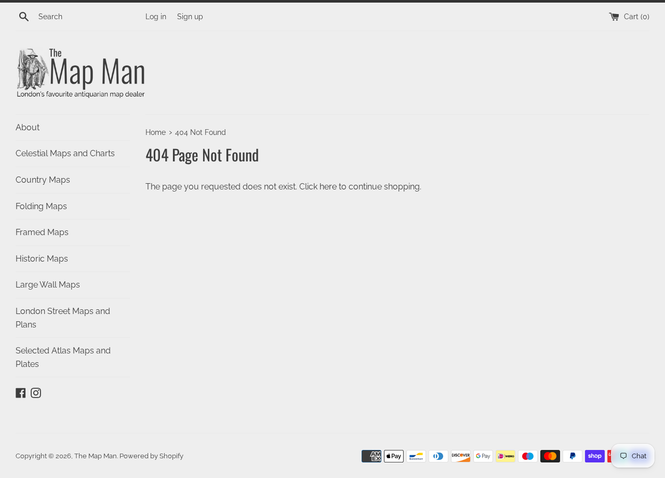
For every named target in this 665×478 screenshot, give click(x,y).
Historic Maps (42, 259)
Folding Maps (41, 206)
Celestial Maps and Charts (65, 153)
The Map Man (95, 456)
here (328, 187)
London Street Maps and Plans (63, 318)
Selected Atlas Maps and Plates (63, 357)
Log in (155, 16)
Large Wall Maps (48, 285)
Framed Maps (42, 232)
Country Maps (43, 180)
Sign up (190, 16)
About (27, 127)
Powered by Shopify (151, 456)
